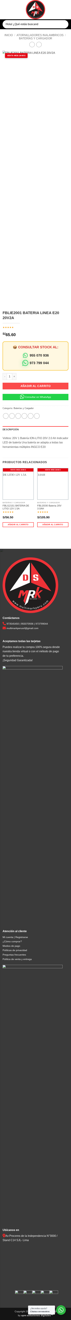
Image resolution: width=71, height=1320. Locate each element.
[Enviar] (63, 24)
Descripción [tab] (11, 429)
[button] (5, 9)
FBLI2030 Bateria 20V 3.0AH (49, 507)
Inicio (8, 35)
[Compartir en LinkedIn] (37, 416)
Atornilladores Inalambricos (40, 35)
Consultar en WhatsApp (38, 397)
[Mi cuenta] (60, 10)
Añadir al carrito (36, 386)
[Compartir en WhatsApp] (6, 416)
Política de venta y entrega (17, 959)
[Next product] (32, 44)
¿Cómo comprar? (12, 941)
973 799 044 (39, 363)
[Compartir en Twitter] (18, 416)
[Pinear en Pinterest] (30, 416)
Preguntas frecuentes (14, 954)
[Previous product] (39, 44)
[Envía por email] (24, 416)
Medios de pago (11, 946)
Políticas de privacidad (15, 950)
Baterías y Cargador (35, 38)
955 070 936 (39, 355)
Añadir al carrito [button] (18, 524)
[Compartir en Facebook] (12, 416)
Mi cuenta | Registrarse (15, 937)
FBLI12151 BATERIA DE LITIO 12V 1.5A (16, 507)
